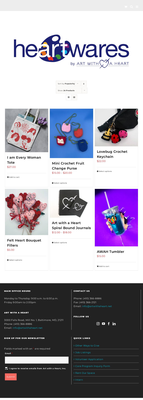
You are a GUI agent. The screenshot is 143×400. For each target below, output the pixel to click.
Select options (60, 183)
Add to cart (14, 177)
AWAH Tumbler (110, 252)
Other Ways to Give (87, 345)
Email (9, 353)
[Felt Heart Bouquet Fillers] (26, 212)
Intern (79, 379)
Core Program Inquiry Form (92, 366)
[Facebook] (108, 323)
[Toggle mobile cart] (125, 6)
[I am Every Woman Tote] (26, 130)
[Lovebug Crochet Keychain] (116, 127)
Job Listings (82, 352)
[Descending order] (84, 84)
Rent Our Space (85, 373)
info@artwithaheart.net (27, 327)
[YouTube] (103, 323)
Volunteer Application (89, 359)
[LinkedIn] (114, 323)
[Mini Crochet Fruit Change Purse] (71, 133)
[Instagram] (98, 323)
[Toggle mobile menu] (137, 6)
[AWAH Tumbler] (116, 217)
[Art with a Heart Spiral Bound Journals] (71, 203)
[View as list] (74, 97)
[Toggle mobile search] (131, 6)
